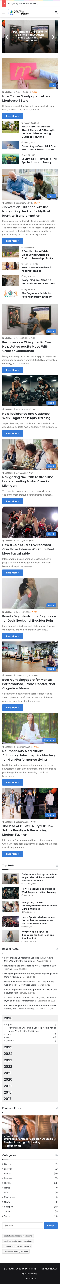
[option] (30, 36)
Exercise (8, 1169)
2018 (8, 1092)
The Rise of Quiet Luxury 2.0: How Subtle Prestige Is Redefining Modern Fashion (27, 830)
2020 (8, 1079)
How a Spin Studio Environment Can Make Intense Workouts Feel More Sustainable (28, 549)
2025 (8, 1047)
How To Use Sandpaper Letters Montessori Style (26, 98)
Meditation (9, 1197)
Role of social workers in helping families (37, 269)
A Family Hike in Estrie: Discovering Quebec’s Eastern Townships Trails (37, 255)
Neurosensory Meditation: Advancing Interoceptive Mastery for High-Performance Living (28, 755)
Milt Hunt (8, 92)
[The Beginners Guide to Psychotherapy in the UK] (10, 293)
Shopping (8, 1206)
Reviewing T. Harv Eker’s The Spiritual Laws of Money (39, 160)
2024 (8, 1053)
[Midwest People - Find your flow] (20, 12)
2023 (8, 1060)
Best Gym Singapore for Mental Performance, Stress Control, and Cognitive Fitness (28, 684)
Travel (7, 1216)
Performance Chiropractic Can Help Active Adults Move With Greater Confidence (30, 36)
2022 (8, 1066)
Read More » (12, 116)
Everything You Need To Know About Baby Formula (38, 281)
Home (7, 1188)
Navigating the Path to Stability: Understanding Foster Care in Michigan (27, 481)
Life (6, 1192)
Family (7, 1173)
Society (8, 1211)
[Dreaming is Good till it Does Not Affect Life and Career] (10, 145)
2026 (8, 1018)
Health (7, 1183)
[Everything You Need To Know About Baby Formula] (10, 280)
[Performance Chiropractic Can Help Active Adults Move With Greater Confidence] (10, 878)
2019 (8, 1086)
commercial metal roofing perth (17, 1246)
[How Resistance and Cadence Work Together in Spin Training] (10, 893)
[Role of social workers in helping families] (10, 266)
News (7, 1202)
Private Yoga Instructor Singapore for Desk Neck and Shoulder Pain (29, 618)
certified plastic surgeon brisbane (18, 1241)
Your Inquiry (30, 1278)
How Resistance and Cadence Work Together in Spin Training (26, 415)
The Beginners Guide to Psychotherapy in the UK (37, 295)
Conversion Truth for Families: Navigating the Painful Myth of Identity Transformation (26, 211)
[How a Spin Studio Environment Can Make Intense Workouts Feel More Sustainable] (10, 921)
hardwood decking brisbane (16, 1251)
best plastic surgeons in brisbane (18, 1236)
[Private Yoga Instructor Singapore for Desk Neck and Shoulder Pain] (10, 936)
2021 (7, 1073)
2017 (7, 1098)
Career (7, 1164)
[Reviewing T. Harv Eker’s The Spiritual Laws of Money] (10, 159)
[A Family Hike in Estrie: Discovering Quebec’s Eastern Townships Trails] (10, 251)
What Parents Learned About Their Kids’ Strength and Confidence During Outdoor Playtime (38, 132)
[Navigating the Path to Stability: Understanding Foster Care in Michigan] (10, 906)
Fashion (8, 1178)
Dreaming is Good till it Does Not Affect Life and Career (39, 147)
